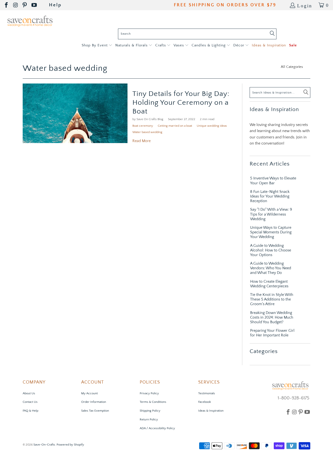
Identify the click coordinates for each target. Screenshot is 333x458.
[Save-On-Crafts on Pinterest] (25, 5)
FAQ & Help (30, 410)
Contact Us (30, 402)
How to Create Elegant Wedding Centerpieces (269, 283)
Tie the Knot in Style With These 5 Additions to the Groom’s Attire (271, 299)
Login (304, 5)
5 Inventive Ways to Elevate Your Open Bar (273, 180)
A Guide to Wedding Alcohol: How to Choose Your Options (270, 250)
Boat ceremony (142, 125)
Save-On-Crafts (44, 444)
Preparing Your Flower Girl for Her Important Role (272, 332)
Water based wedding (65, 68)
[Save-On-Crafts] (30, 21)
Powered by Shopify (70, 444)
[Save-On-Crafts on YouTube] (34, 5)
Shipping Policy (150, 410)
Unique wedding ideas (212, 125)
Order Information (93, 402)
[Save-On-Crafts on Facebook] (7, 5)
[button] (97, 45)
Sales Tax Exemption (95, 410)
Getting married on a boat (175, 125)
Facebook (204, 402)
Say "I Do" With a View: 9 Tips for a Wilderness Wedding (271, 214)
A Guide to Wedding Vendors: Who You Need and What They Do (270, 268)
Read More (141, 141)
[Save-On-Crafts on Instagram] (16, 5)
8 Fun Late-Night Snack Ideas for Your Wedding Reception (270, 196)
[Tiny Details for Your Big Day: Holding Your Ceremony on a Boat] (75, 113)
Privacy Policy (149, 393)
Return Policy (149, 419)
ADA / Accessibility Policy (157, 428)
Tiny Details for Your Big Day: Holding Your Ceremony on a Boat (180, 102)
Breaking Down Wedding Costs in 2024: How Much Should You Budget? (271, 317)
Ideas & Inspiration (211, 410)
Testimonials (206, 393)
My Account (89, 393)
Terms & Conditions (153, 402)
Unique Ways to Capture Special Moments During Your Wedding (271, 232)
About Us (29, 393)
